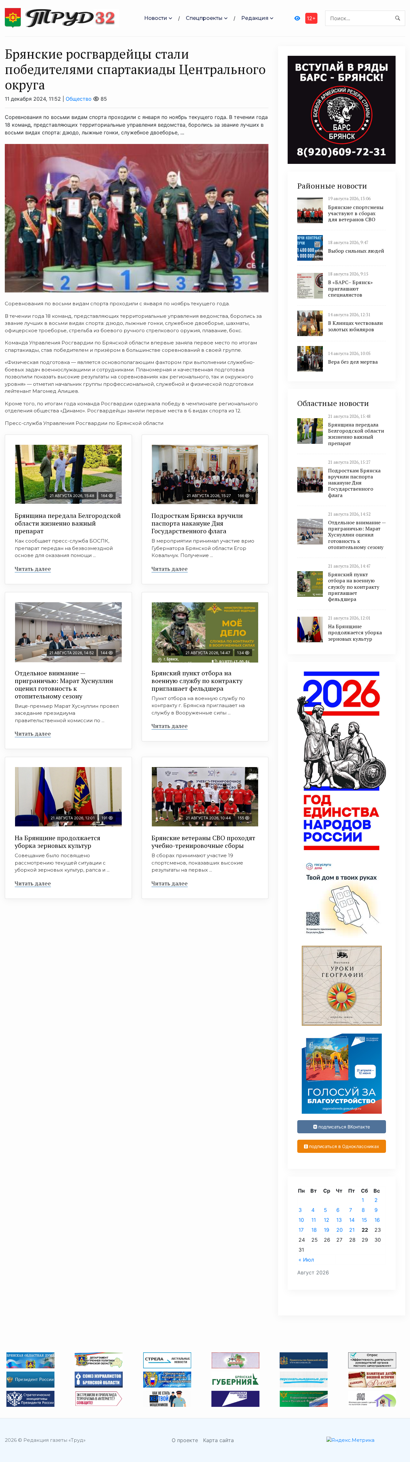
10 (301, 1220)
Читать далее (33, 568)
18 (314, 1230)
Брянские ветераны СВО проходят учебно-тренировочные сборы (203, 841)
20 (339, 1230)
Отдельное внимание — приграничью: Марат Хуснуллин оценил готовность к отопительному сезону (64, 684)
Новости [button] (155, 18)
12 (326, 1220)
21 (352, 1230)
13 (339, 1220)
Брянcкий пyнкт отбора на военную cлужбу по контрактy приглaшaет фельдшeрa (197, 681)
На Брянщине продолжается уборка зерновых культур (57, 841)
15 (364, 1220)
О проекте (185, 1440)
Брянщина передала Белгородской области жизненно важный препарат (68, 523)
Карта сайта (218, 1440)
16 (377, 1220)
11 (313, 1220)
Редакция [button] (254, 18)
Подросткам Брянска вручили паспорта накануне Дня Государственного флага (197, 523)
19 (326, 1230)
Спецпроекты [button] (204, 18)
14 (352, 1220)
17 (301, 1230)
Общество (79, 99)
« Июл (306, 1259)
